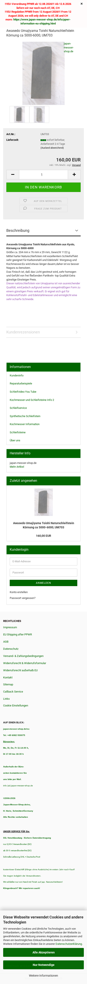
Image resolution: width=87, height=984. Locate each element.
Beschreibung (17, 230)
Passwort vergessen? (22, 598)
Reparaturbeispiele (21, 383)
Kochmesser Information (24, 424)
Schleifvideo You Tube (23, 391)
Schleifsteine (18, 432)
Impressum (10, 627)
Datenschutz (10, 648)
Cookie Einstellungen (15, 705)
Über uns (15, 440)
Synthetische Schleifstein (25, 416)
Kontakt (7, 677)
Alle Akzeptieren (44, 952)
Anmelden (43, 582)
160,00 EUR (43, 535)
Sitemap (8, 684)
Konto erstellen (19, 592)
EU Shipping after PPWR (17, 634)
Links (6, 698)
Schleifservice (18, 407)
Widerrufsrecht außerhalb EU (20, 670)
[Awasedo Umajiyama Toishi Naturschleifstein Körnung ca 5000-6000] (43, 73)
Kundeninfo (16, 375)
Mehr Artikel (17, 466)
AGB (5, 641)
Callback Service (13, 691)
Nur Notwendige (43, 965)
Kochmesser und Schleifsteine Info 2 (32, 399)
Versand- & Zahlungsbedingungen (23, 656)
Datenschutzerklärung (69, 943)
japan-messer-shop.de (69, 47)
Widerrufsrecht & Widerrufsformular (24, 663)
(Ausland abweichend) (52, 147)
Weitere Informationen (43, 975)
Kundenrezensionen (23, 332)
